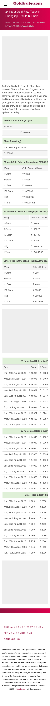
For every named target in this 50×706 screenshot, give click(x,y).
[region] (25, 330)
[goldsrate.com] (27, 4)
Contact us (12, 639)
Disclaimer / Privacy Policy (23, 627)
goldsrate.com (20, 689)
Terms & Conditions (18, 633)
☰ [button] (5, 4)
